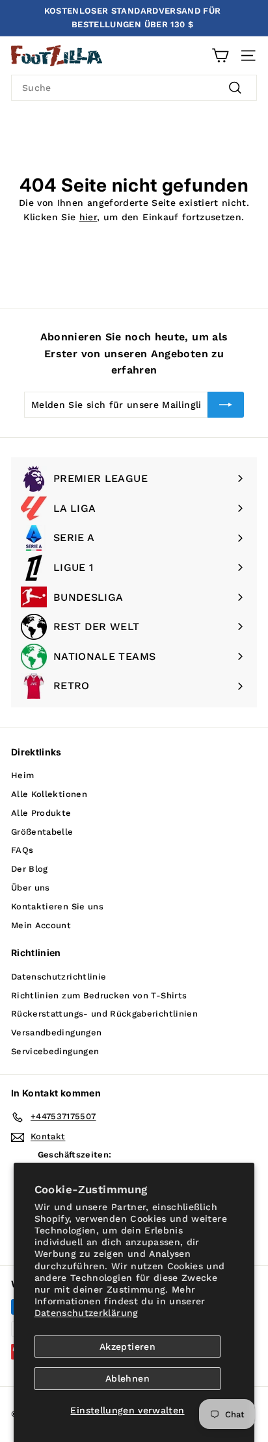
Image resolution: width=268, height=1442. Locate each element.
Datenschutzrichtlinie (58, 976)
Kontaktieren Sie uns (57, 906)
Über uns (30, 887)
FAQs (22, 850)
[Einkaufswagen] (220, 55)
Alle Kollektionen (49, 794)
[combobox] (134, 88)
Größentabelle (42, 832)
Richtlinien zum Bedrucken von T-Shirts (99, 995)
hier (88, 217)
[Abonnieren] (226, 405)
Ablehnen (127, 1378)
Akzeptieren (127, 1346)
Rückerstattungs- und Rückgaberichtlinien (104, 1013)
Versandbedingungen (56, 1032)
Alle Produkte (41, 813)
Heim (22, 775)
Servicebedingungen (55, 1051)
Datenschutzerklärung (86, 1313)
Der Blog (29, 869)
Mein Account (41, 925)
